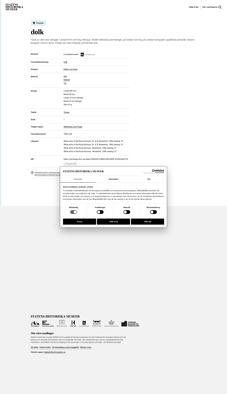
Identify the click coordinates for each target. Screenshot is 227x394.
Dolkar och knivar (70, 69)
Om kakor (34, 347)
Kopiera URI (71, 164)
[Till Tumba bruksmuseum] (111, 323)
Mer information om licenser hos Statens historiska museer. (56, 175)
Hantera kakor (45, 347)
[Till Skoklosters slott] (96, 323)
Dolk (65, 62)
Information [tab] (113, 179)
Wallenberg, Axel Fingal (73, 127)
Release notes (86, 347)
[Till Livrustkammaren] (84, 323)
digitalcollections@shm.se (54, 352)
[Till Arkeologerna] (35, 323)
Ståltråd (67, 80)
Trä (65, 83)
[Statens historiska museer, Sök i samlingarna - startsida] (14, 7)
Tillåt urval (113, 222)
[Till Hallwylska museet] (62, 323)
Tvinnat (66, 112)
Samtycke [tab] (78, 179)
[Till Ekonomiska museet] (48, 323)
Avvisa (79, 222)
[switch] (100, 212)
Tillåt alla (147, 222)
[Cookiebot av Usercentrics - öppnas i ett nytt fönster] (153, 171)
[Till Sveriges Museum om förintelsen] (130, 323)
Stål (65, 76)
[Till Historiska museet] (73, 323)
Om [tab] (148, 179)
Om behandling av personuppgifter (65, 347)
